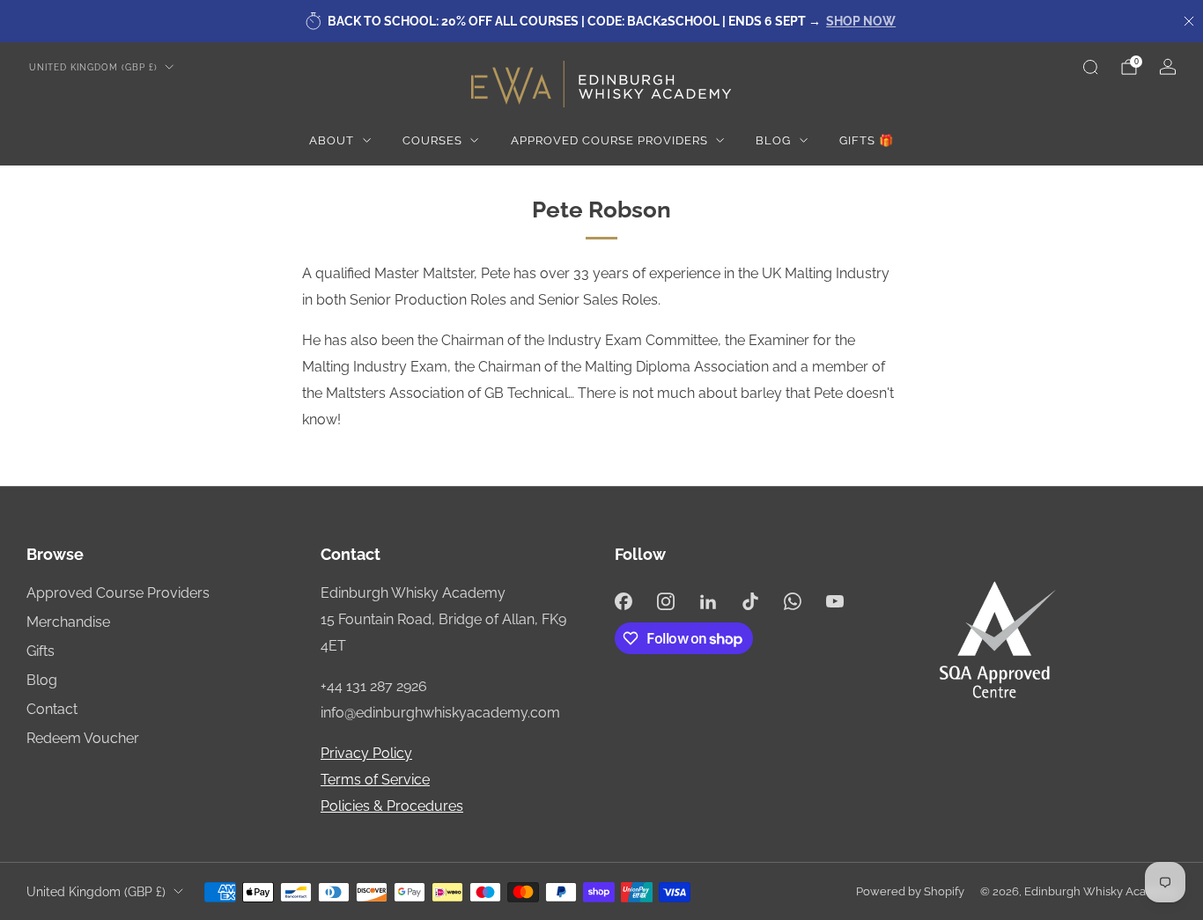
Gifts (40, 651)
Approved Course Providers (609, 140)
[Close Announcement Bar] (1189, 21)
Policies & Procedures (392, 806)
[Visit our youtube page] (835, 601)
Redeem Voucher (82, 738)
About (331, 140)
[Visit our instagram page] (666, 601)
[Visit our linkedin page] (708, 601)
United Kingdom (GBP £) (93, 67)
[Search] (1090, 67)
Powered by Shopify (910, 891)
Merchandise (68, 622)
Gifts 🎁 (866, 140)
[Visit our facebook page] (623, 601)
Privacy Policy (366, 753)
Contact (51, 709)
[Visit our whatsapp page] (792, 601)
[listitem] (601, 21)
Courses (432, 140)
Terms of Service (375, 779)
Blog (773, 140)
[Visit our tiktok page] (750, 601)
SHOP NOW (861, 21)
